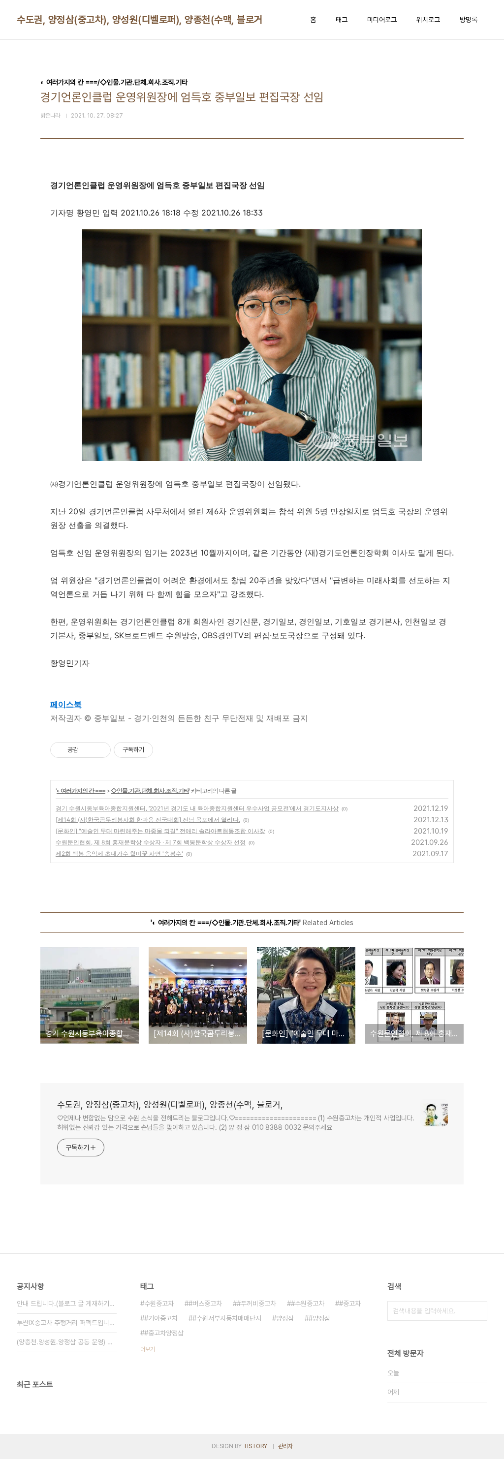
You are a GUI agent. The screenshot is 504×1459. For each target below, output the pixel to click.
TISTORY (255, 1446)
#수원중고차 (307, 1303)
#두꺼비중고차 (256, 1303)
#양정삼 (319, 1318)
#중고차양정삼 (164, 1333)
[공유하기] (87, 750)
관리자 (285, 1446)
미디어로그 (382, 20)
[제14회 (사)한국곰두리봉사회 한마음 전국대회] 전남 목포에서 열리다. (148, 819)
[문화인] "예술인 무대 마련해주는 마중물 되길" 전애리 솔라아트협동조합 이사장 (160, 831)
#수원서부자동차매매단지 (226, 1318)
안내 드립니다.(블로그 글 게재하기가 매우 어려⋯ (67, 1303)
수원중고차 (159, 1303)
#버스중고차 (205, 1303)
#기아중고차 (161, 1318)
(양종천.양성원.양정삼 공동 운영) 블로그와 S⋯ (67, 1342)
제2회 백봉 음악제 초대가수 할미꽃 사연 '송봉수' (119, 853)
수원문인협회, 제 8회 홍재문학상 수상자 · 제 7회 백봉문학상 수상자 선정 (151, 842)
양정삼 (285, 1318)
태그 (341, 20)
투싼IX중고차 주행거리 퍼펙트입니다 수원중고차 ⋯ (67, 1323)
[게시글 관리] (100, 750)
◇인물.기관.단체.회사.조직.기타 (150, 790)
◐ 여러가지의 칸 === (81, 790)
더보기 (147, 1349)
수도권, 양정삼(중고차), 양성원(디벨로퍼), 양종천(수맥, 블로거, (141, 20)
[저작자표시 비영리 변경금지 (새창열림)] (166, 750)
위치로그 (428, 20)
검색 (477, 1311)
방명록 (468, 20)
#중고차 (350, 1303)
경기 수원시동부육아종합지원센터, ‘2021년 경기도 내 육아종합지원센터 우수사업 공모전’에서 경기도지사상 (197, 808)
